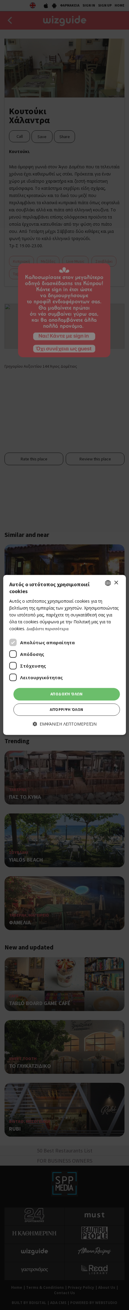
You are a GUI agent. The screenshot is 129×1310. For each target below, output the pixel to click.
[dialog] (64, 655)
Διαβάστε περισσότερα (47, 628)
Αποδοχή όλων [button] (66, 694)
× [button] (116, 583)
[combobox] (108, 583)
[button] (65, 724)
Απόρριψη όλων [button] (66, 709)
